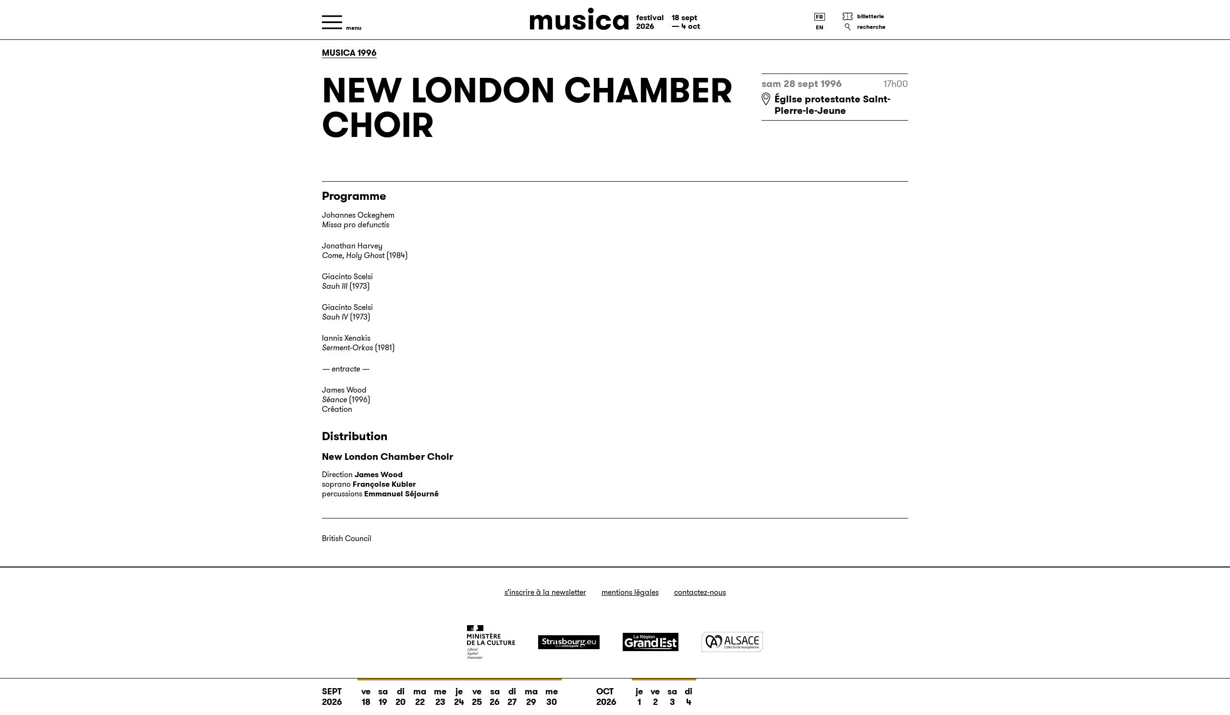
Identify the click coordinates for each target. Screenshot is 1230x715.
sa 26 (495, 696)
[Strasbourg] (569, 642)
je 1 (639, 696)
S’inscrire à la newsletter (545, 592)
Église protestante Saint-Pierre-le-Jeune (832, 104)
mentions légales (630, 592)
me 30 (551, 696)
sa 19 (383, 696)
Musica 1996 (349, 53)
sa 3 (672, 696)
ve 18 (365, 696)
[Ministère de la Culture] (491, 642)
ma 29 (531, 696)
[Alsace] (732, 642)
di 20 (400, 696)
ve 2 (655, 696)
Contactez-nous (700, 592)
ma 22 (419, 696)
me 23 (440, 696)
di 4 (688, 696)
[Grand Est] (650, 642)
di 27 (512, 696)
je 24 (459, 696)
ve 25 (477, 696)
